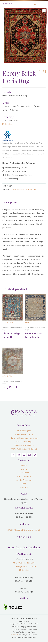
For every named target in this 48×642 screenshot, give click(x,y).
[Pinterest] (24, 455)
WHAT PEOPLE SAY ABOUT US (24, 449)
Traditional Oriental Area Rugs (23, 189)
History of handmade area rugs (24, 438)
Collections (24, 472)
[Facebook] (13, 455)
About (24, 469)
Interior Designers (24, 480)
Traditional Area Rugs (24, 445)
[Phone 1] (35, 455)
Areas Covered (24, 476)
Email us (8, 124)
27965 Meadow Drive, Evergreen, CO (24, 530)
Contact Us (14, 635)
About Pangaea (24, 430)
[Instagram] (18, 455)
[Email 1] (29, 455)
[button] (35, 4)
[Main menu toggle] (42, 4)
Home (24, 465)
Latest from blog (24, 441)
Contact (24, 487)
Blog (24, 483)
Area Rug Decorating (24, 434)
